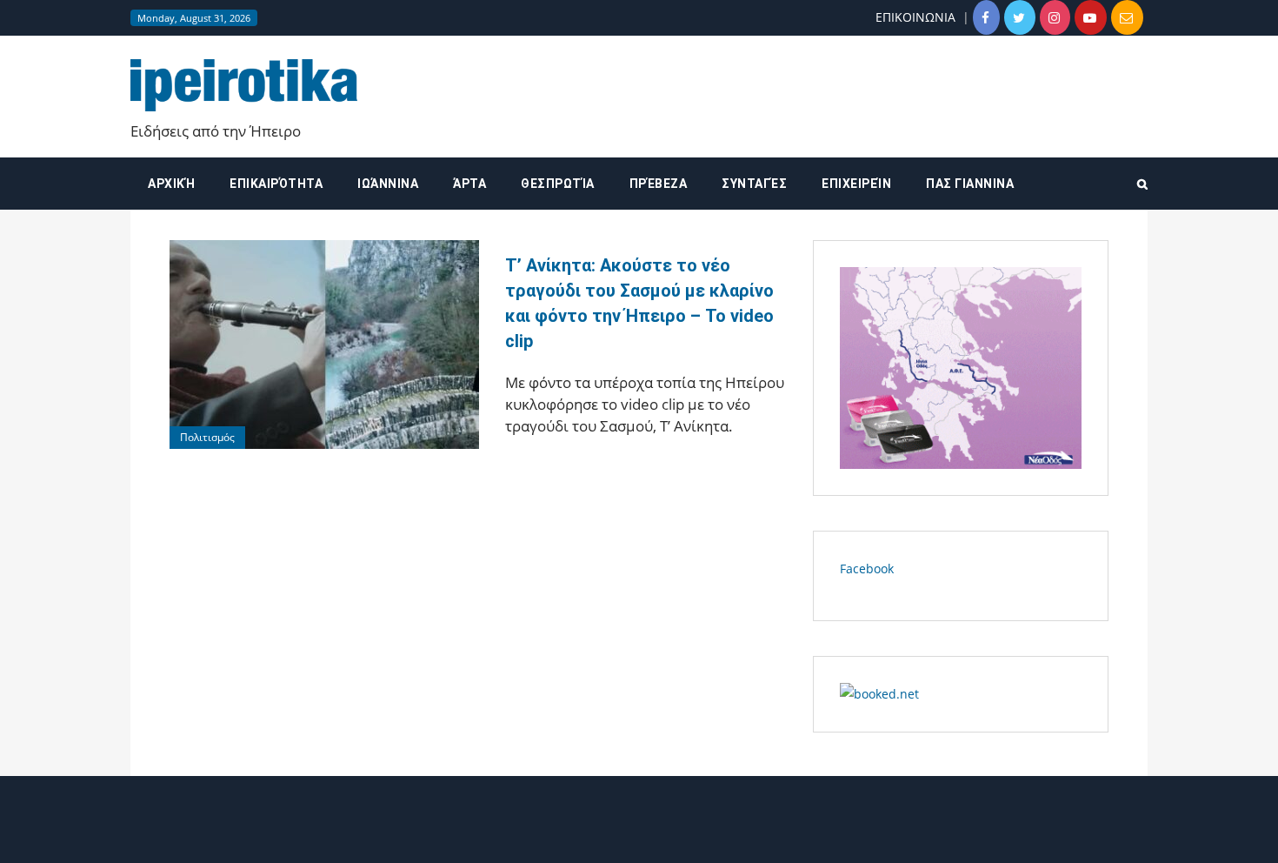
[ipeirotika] (243, 84)
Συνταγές (754, 184)
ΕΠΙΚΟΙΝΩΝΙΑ (915, 17)
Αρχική (171, 184)
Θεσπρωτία (558, 184)
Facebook (867, 568)
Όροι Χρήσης (639, 835)
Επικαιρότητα (276, 184)
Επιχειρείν (856, 184)
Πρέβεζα (658, 184)
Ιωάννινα (387, 184)
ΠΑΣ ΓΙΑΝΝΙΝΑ (970, 184)
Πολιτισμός (207, 437)
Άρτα (469, 184)
